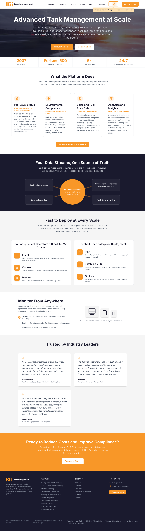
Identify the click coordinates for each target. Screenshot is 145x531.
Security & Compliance (83, 492)
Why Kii (74, 4)
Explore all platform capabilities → (72, 144)
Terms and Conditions (113, 521)
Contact (102, 4)
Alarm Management (47, 497)
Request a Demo (130, 4)
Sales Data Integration (48, 506)
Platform (78, 486)
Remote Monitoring (47, 509)
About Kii (78, 483)
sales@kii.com (117, 483)
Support (92, 4)
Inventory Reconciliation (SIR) (51, 495)
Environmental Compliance (50, 492)
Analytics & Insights (47, 503)
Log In (113, 4)
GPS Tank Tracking (47, 489)
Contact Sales (84, 47)
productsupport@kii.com (120, 486)
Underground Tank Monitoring (51, 483)
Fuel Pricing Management (49, 500)
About (82, 4)
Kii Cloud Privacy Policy (94, 521)
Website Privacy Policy (75, 521)
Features (51, 4)
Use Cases (63, 4)
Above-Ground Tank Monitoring (52, 486)
